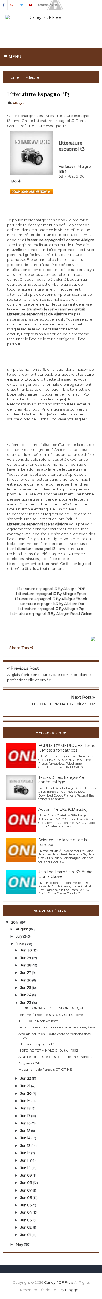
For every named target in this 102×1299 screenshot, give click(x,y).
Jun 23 (26, 1002)
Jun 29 (26, 958)
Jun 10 (26, 1168)
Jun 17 (25, 1116)
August (22, 929)
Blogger (72, 1290)
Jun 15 (25, 1130)
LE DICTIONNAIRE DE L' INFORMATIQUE (51, 1008)
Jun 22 (26, 1078)
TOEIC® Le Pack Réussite (38, 1021)
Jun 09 (26, 1175)
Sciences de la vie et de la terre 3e (62, 842)
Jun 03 (26, 1220)
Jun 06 (26, 1197)
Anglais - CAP (29, 1063)
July (19, 936)
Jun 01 (26, 1234)
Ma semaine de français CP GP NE (45, 1069)
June (20, 944)
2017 (15, 922)
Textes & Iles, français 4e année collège (61, 780)
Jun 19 (25, 1101)
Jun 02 (26, 1227)
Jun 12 (25, 1153)
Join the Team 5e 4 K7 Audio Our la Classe (65, 874)
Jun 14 (25, 1138)
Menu (14, 56)
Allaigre (19, 103)
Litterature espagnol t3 (36, 1044)
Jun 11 (25, 1160)
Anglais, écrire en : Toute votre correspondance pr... (54, 1036)
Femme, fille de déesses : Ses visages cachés (51, 1015)
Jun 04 (26, 1212)
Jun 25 (26, 987)
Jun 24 (26, 995)
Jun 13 (25, 1145)
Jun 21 (25, 1086)
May (20, 1244)
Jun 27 (26, 972)
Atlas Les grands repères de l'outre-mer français (55, 1057)
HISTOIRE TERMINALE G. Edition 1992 (63, 704)
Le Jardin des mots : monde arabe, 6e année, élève (56, 1027)
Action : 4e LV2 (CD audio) (63, 809)
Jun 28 (26, 965)
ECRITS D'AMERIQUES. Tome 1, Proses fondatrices (66, 748)
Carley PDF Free (58, 1282)
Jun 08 (26, 1182)
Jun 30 (26, 950)
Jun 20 (26, 1093)
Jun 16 (25, 1123)
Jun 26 (26, 980)
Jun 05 (26, 1205)
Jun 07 (26, 1190)
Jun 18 (26, 1108)
